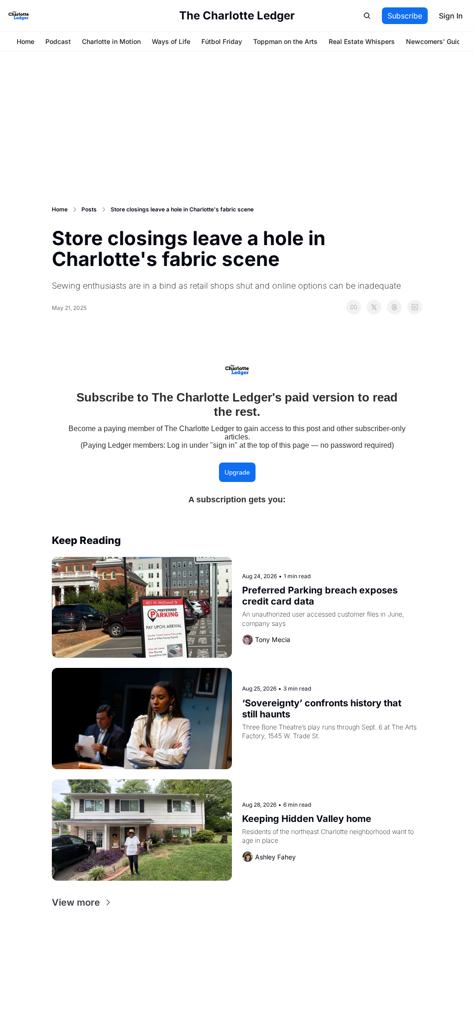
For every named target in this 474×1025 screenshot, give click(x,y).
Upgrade (237, 472)
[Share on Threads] (394, 307)
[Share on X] (374, 307)
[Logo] (18, 16)
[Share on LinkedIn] (414, 307)
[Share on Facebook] (353, 307)
